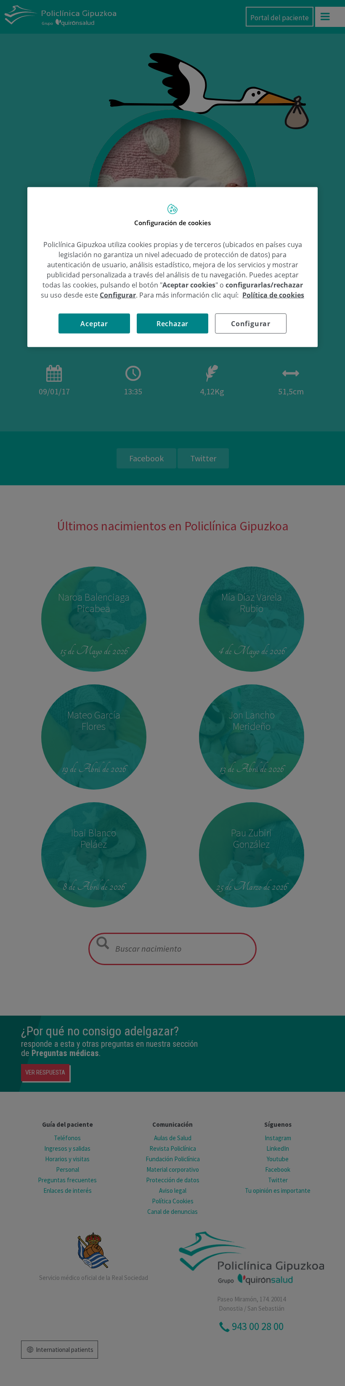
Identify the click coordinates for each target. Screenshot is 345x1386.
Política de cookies (273, 295)
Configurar (251, 323)
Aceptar (94, 323)
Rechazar (172, 323)
